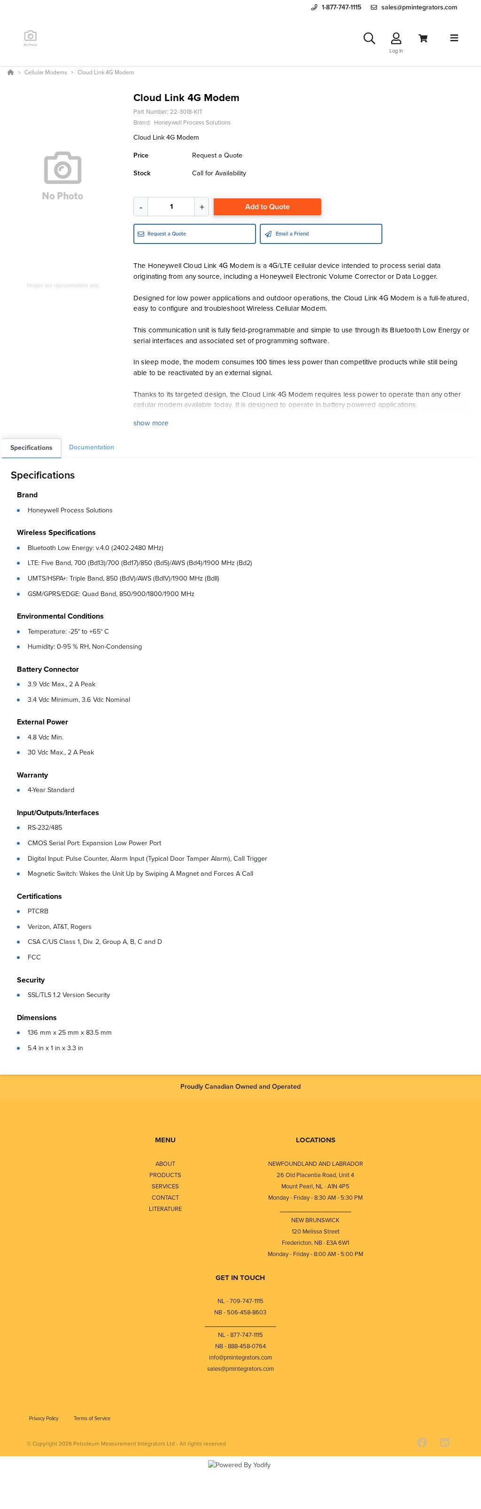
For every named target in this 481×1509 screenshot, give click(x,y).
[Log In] (396, 38)
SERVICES (165, 1186)
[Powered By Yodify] (240, 1473)
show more (151, 423)
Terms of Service (92, 1418)
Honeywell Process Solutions (70, 510)
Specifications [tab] (31, 448)
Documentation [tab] (91, 447)
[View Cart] (423, 38)
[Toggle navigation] (454, 38)
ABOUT (165, 1163)
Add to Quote (267, 206)
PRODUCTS (165, 1175)
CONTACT (165, 1197)
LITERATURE (165, 1208)
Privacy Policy (44, 1418)
